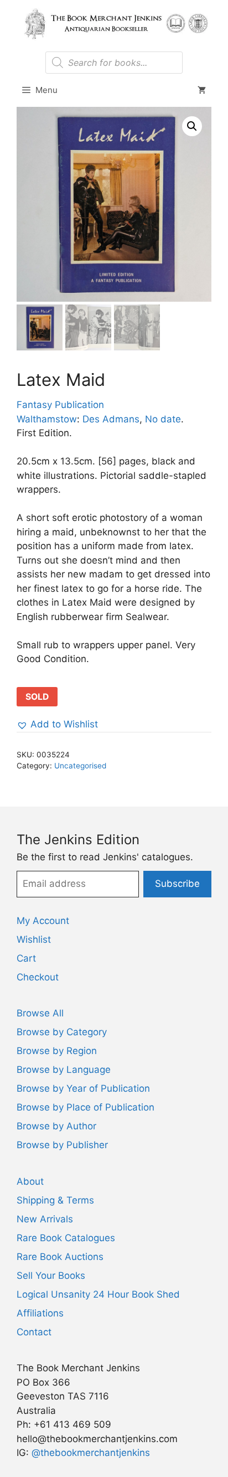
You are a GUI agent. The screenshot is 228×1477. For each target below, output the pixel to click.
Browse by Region (57, 1050)
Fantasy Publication (60, 404)
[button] (192, 126)
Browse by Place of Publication (85, 1107)
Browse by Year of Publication (83, 1088)
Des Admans (110, 419)
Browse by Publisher (62, 1144)
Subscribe (177, 883)
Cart (26, 958)
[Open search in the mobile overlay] (113, 62)
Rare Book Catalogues (66, 1237)
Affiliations (40, 1313)
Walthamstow (47, 419)
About (30, 1181)
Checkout (38, 977)
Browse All (40, 1013)
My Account (43, 920)
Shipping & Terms (55, 1200)
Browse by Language (64, 1069)
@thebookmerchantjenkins (91, 1452)
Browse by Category (62, 1031)
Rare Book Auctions (60, 1256)
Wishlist (34, 939)
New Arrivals (45, 1219)
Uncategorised (80, 765)
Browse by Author (56, 1126)
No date (163, 419)
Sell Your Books (51, 1275)
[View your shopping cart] (201, 90)
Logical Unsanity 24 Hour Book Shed (98, 1294)
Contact (34, 1331)
